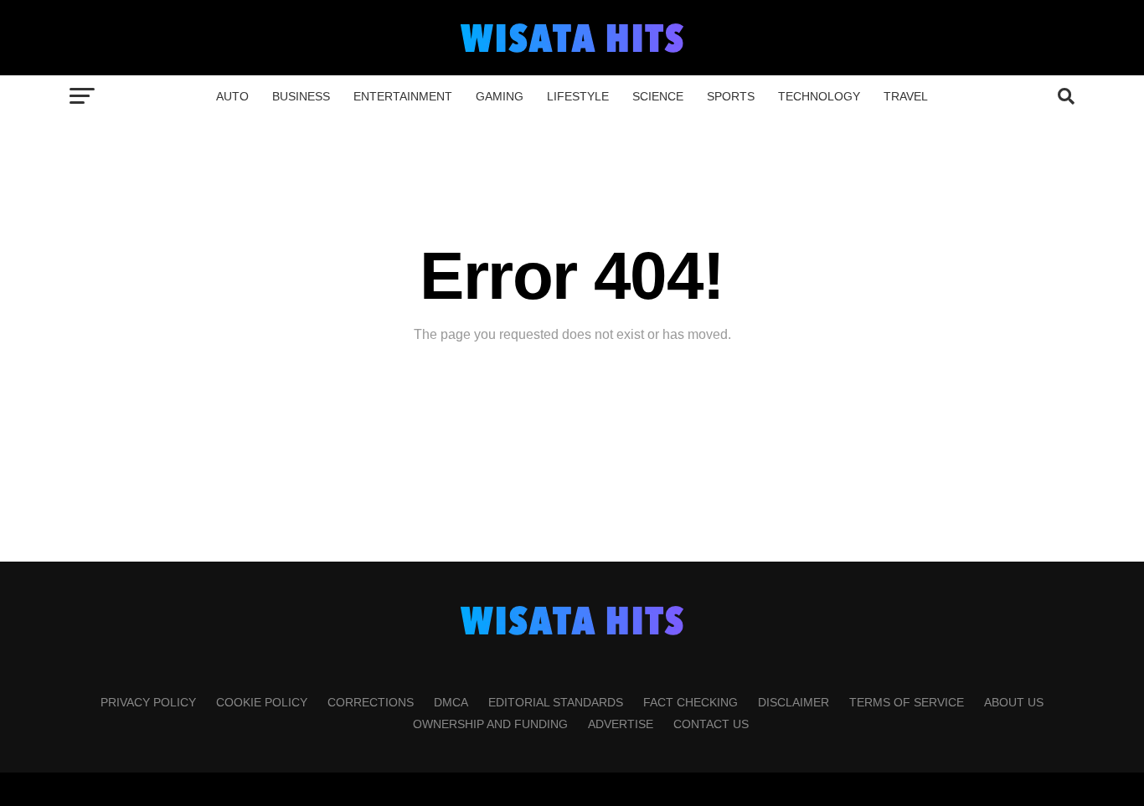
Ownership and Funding (490, 724)
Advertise (620, 724)
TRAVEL (906, 96)
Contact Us (711, 724)
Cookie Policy (261, 702)
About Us (1014, 702)
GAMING (499, 96)
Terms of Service (906, 702)
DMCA (451, 702)
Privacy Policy (148, 702)
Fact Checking (690, 702)
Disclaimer (793, 702)
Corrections (370, 702)
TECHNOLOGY (819, 96)
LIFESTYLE (578, 96)
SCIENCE (657, 96)
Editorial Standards (555, 702)
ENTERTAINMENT (402, 96)
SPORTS (731, 96)
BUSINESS (301, 96)
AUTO (232, 96)
